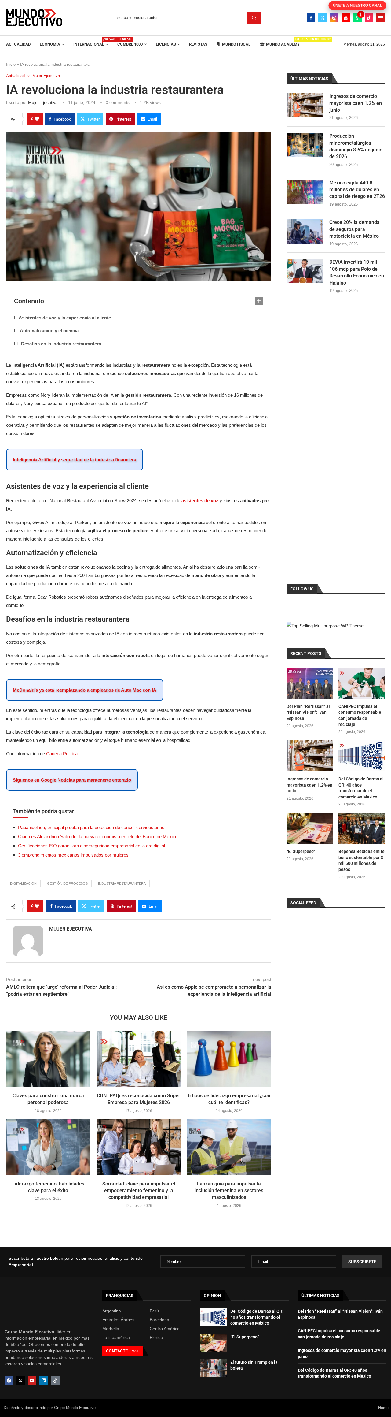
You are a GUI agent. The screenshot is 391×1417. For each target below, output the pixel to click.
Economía (50, 44)
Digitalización (23, 883)
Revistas (198, 44)
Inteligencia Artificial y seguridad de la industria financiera (74, 459)
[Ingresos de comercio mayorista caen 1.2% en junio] (305, 105)
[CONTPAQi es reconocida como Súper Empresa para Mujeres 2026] (139, 1059)
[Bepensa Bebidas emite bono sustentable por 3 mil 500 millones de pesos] (361, 828)
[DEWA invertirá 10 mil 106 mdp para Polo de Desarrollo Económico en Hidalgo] (305, 271)
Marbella (110, 1328)
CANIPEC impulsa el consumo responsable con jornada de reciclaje (359, 715)
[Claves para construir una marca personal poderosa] (48, 1059)
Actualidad (18, 44)
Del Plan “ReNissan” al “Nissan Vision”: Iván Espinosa (308, 712)
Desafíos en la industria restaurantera (61, 343)
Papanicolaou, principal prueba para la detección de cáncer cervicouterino (91, 827)
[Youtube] (346, 17)
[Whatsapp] (357, 17)
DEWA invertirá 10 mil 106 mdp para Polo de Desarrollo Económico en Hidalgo (356, 272)
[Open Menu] (380, 17)
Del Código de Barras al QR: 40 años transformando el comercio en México (361, 787)
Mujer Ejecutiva (43, 102)
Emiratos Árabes (118, 1320)
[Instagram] (334, 17)
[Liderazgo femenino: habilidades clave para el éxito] (48, 1147)
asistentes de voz (199, 500)
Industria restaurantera (122, 883)
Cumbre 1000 (130, 44)
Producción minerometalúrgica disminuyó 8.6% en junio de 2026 (355, 146)
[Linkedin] (43, 1380)
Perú (154, 1311)
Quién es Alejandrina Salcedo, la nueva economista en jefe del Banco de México (97, 836)
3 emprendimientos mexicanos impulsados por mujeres (73, 854)
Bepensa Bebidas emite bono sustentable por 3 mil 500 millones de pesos (361, 860)
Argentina (111, 1311)
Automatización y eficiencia (49, 330)
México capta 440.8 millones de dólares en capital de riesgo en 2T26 (357, 189)
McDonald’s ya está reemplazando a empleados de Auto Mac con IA (84, 690)
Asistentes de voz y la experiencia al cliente (65, 317)
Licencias (166, 44)
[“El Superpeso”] (310, 828)
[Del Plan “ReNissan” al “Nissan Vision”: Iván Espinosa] (310, 683)
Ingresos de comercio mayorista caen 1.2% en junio (355, 103)
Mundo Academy (283, 42)
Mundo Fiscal (235, 44)
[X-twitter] (20, 1380)
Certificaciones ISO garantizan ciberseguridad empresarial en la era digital (92, 845)
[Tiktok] (369, 17)
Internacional (90, 42)
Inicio (11, 64)
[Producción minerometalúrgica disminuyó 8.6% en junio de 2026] (305, 145)
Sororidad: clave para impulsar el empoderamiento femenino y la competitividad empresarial (138, 1190)
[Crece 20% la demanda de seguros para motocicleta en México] (305, 231)
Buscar (254, 18)
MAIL (135, 1350)
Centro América (165, 1328)
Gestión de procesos (67, 883)
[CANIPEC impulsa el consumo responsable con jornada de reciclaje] (361, 683)
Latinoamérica (116, 1337)
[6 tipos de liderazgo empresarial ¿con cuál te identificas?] (229, 1059)
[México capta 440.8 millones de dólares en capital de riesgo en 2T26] (305, 192)
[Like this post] (37, 119)
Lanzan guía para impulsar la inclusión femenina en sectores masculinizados (229, 1190)
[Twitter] (322, 17)
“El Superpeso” (301, 851)
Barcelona (159, 1320)
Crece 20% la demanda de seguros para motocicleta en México (354, 229)
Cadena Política (62, 753)
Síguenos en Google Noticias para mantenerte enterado (72, 780)
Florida (156, 1337)
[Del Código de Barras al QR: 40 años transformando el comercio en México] (361, 755)
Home (383, 1407)
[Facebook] (311, 17)
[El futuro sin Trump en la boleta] (213, 1368)
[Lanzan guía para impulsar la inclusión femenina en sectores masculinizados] (229, 1147)
